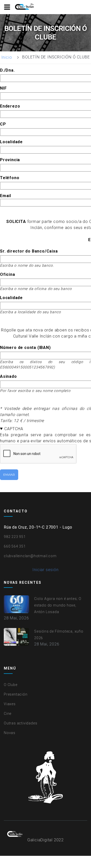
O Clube (10, 685)
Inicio (6, 57)
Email (5, 195)
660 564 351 (15, 546)
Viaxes (10, 704)
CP (3, 124)
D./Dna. (7, 70)
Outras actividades (20, 723)
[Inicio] (24, 6)
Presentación (16, 694)
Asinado (8, 376)
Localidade (11, 141)
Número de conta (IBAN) (25, 347)
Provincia (10, 159)
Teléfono (9, 177)
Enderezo (10, 106)
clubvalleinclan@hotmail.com (30, 556)
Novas (9, 733)
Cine (7, 714)
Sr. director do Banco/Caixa (29, 251)
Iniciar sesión (45, 569)
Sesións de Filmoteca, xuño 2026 (58, 634)
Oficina (7, 274)
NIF (3, 88)
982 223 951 (15, 537)
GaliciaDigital (40, 840)
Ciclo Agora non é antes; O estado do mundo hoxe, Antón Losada (57, 605)
